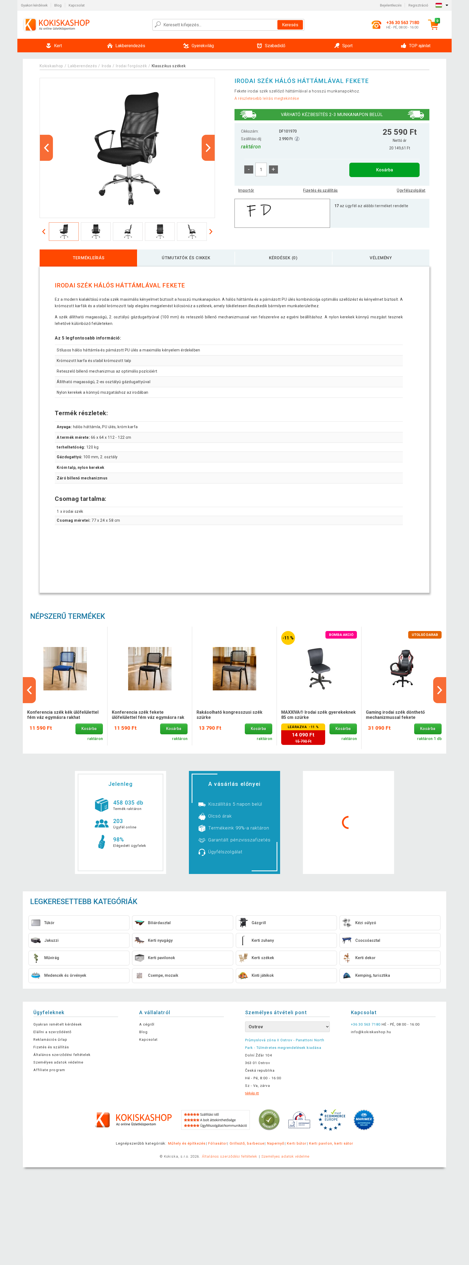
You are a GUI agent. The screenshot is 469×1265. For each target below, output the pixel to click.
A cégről (146, 1024)
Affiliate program (49, 1070)
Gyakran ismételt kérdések (57, 1024)
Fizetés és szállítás (320, 190)
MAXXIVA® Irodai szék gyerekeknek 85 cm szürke (318, 715)
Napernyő (275, 1143)
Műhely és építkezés (186, 1143)
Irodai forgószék (131, 66)
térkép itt (252, 1093)
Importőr (246, 190)
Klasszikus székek (169, 66)
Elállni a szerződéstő (52, 1032)
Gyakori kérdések (34, 5)
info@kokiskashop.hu (371, 1032)
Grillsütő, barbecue (247, 1143)
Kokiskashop (51, 66)
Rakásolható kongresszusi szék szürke (229, 715)
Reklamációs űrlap (50, 1039)
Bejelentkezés (391, 5)
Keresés (290, 24)
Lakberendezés (82, 66)
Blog (58, 5)
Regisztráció (418, 5)
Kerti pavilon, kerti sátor (331, 1143)
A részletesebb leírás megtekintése (266, 98)
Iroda (107, 66)
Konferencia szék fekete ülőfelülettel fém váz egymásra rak (148, 715)
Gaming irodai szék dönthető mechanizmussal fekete (395, 715)
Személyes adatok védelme (58, 1062)
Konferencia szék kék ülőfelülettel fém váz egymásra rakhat (63, 715)
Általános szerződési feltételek (62, 1055)
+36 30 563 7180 (366, 1024)
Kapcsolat (77, 5)
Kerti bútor (296, 1143)
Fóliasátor (217, 1143)
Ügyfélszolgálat (411, 190)
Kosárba (384, 169)
